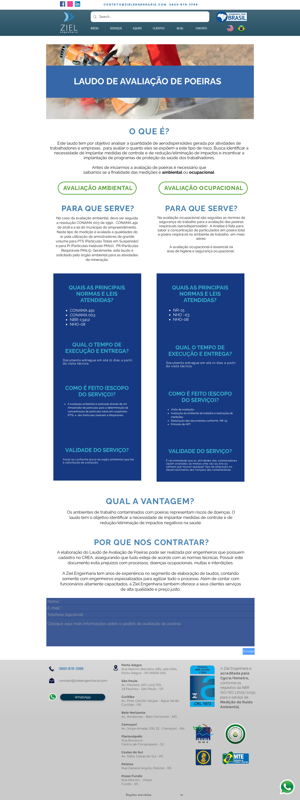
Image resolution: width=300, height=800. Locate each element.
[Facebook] (62, 4)
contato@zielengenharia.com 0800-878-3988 (150, 4)
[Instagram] (70, 4)
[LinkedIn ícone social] (77, 4)
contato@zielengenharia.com (83, 680)
